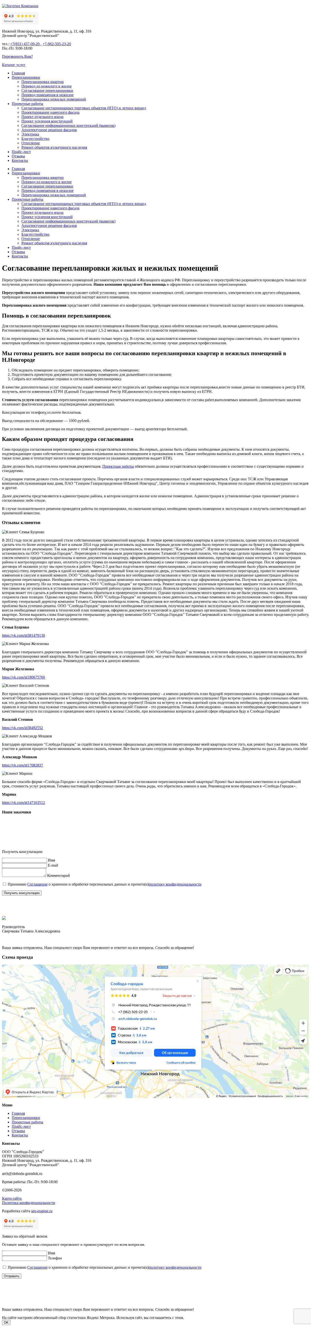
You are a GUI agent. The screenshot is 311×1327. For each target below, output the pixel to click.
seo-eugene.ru (41, 1211)
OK (6, 1322)
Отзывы (18, 156)
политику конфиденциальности (175, 884)
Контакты (20, 160)
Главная (18, 73)
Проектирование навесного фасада (50, 112)
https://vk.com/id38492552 (22, 728)
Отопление (30, 143)
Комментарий (58, 875)
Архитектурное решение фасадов (49, 130)
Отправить (11, 1276)
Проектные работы (27, 104)
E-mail (53, 865)
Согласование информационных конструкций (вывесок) (68, 125)
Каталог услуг (14, 65)
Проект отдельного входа (42, 117)
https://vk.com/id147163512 (23, 803)
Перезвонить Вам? (17, 56)
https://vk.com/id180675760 (23, 677)
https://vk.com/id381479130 (23, 635)
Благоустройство (35, 139)
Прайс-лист (21, 152)
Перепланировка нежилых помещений (53, 99)
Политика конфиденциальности (28, 1203)
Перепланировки (26, 77)
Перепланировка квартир (42, 82)
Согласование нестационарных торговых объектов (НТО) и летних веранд (83, 108)
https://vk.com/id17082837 (22, 765)
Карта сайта (12, 1198)
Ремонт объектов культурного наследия (54, 147)
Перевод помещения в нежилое (47, 95)
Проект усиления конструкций (47, 121)
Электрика (30, 134)
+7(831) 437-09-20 (25, 44)
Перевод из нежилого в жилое (46, 86)
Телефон (55, 1258)
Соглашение (37, 884)
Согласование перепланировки (47, 90)
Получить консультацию (22, 893)
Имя (51, 860)
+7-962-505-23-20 (57, 44)
